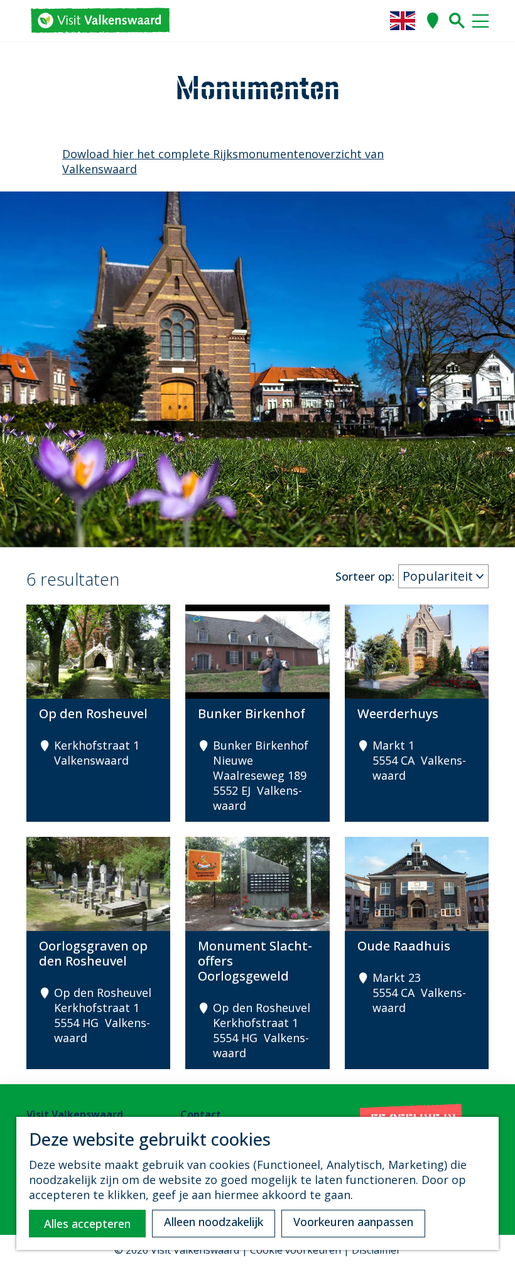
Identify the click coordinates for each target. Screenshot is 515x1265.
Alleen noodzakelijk (213, 1221)
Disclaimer (376, 1250)
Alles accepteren (87, 1223)
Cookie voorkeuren (295, 1250)
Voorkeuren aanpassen (353, 1221)
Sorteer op (364, 576)
